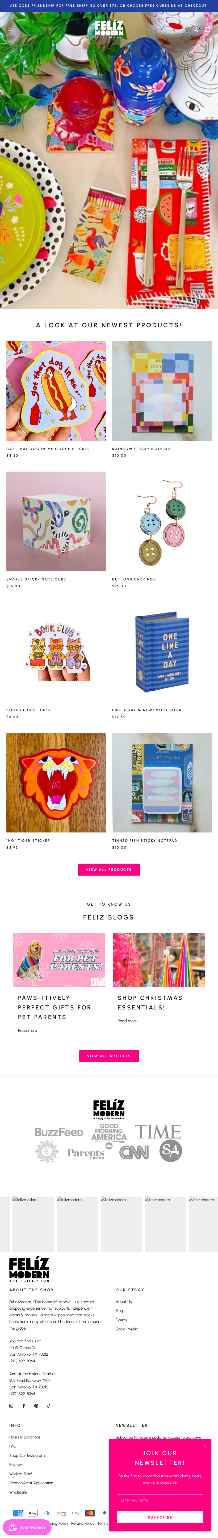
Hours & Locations (24, 1437)
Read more (27, 1030)
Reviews (16, 1464)
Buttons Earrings (134, 579)
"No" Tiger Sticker (28, 841)
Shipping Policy (55, 1523)
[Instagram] (11, 1405)
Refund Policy (82, 1523)
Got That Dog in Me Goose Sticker (48, 449)
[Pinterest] (36, 1405)
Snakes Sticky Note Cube (36, 579)
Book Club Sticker (28, 710)
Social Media (127, 1329)
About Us (124, 1301)
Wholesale (18, 1492)
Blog (119, 1310)
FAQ (12, 1446)
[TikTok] (49, 1405)
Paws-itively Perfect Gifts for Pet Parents (55, 1007)
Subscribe (160, 1517)
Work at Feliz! (20, 1473)
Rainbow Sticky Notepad (141, 449)
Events (121, 1320)
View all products (109, 870)
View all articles (109, 1056)
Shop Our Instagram (27, 1455)
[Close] (205, 1445)
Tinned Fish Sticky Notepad (145, 841)
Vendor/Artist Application (31, 1483)
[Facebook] (24, 1405)
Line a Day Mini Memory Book (147, 710)
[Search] (195, 29)
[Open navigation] (11, 29)
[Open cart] (207, 29)
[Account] (183, 28)
